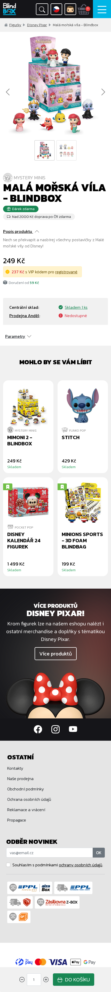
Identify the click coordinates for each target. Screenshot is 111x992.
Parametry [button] (15, 336)
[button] (42, 9)
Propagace (16, 820)
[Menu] (102, 9)
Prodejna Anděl (24, 315)
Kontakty (15, 768)
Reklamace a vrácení (26, 810)
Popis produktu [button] (17, 231)
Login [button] (70, 9)
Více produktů (55, 654)
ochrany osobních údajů (80, 865)
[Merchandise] (55, 695)
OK (98, 853)
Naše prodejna (20, 778)
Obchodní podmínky (25, 789)
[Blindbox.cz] (11, 9)
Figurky (15, 25)
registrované (66, 272)
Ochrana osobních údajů (29, 799)
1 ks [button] (76, 307)
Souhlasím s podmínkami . (57, 865)
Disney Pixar (37, 25)
